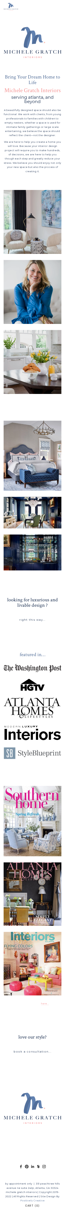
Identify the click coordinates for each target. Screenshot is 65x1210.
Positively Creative (32, 1200)
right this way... (32, 619)
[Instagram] (44, 1166)
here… (45, 1003)
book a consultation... (32, 1051)
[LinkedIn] (32, 1166)
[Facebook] (21, 1166)
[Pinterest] (27, 1166)
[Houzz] (38, 1166)
